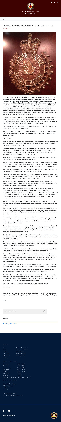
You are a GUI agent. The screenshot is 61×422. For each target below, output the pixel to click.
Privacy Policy (20, 355)
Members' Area (21, 353)
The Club (6, 353)
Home (5, 348)
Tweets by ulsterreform (10, 324)
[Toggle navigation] (3, 18)
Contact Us (20, 352)
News (5, 350)
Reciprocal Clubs (21, 350)
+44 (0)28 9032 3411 (10, 393)
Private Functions (22, 348)
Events (5, 352)
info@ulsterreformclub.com (14, 395)
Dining (5, 357)
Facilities (6, 355)
